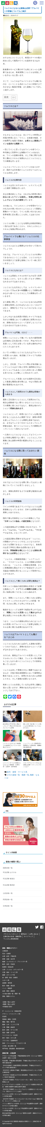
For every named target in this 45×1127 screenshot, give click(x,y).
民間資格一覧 (8, 899)
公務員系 (5, 951)
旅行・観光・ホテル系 (9, 1038)
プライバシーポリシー (10, 934)
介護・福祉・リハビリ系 (10, 972)
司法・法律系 (6, 953)
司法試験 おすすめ (9, 872)
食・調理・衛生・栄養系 (10, 977)
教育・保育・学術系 (8, 964)
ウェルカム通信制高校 (10, 939)
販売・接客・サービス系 (17, 772)
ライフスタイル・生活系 (10, 1035)
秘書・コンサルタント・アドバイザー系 (14, 961)
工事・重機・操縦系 (8, 1027)
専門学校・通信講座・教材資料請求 (13, 1048)
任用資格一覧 (8, 906)
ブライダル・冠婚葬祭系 (10, 1040)
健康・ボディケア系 (8, 975)
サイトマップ (28, 936)
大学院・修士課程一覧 (9, 1046)
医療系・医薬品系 (7, 967)
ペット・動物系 (7, 988)
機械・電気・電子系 (8, 1022)
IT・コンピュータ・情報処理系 (11, 1011)
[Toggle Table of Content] (12, 98)
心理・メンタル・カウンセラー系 (12, 969)
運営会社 (24, 934)
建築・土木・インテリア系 (10, 1024)
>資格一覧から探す (8, 1002)
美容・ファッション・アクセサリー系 (14, 1043)
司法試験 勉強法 (9, 879)
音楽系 (4, 1016)
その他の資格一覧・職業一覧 (11, 993)
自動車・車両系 (7, 983)
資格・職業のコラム (8, 996)
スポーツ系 (5, 980)
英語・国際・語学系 (8, 1032)
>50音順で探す (7, 1006)
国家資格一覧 (8, 868)
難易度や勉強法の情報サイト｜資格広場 (26, 1121)
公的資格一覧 (8, 893)
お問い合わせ (33, 934)
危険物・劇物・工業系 (9, 1019)
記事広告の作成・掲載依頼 (12, 936)
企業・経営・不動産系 (9, 956)
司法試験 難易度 (9, 885)
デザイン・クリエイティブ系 (11, 1014)
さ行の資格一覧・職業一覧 (18, 775)
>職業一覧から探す (8, 1004)
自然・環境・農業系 (8, 991)
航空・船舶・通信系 (8, 985)
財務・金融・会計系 (8, 959)
